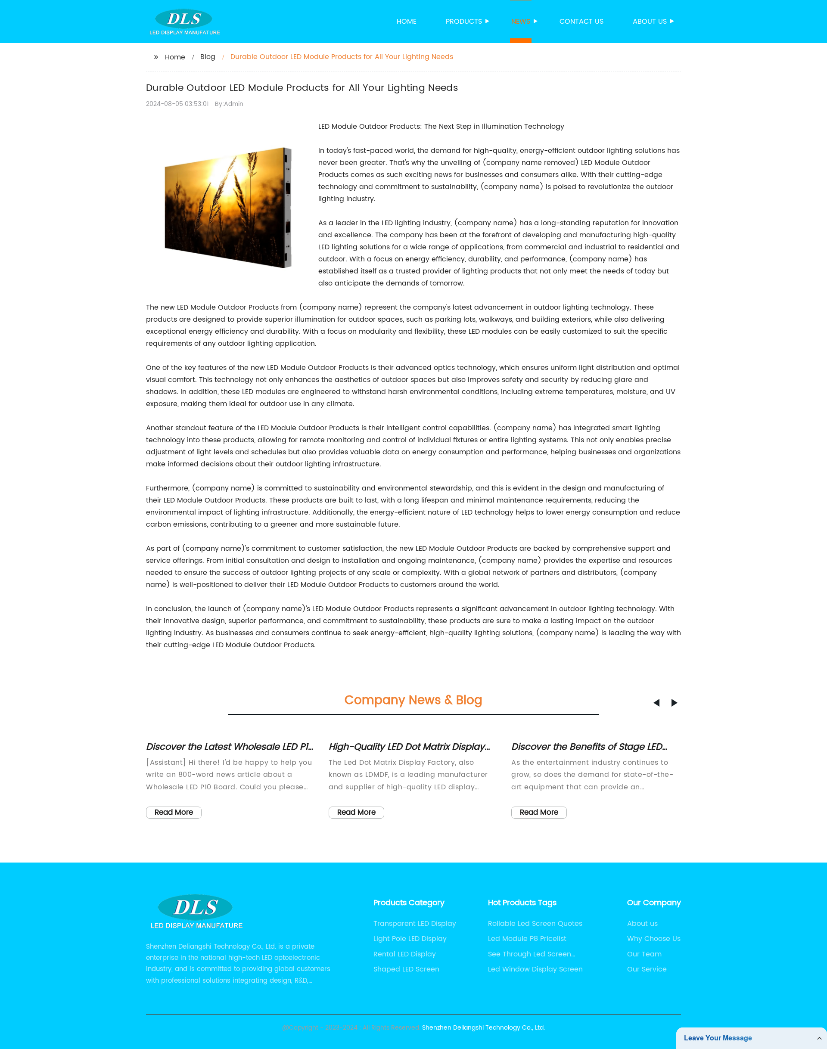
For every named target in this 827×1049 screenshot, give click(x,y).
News (520, 21)
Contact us (581, 21)
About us (650, 21)
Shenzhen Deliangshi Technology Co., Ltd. (483, 1028)
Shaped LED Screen (406, 969)
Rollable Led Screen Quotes (535, 924)
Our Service (647, 969)
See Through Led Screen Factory (529, 954)
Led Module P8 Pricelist (527, 939)
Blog (207, 56)
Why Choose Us (654, 938)
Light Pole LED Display (410, 939)
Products (464, 21)
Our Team (644, 954)
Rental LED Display (404, 954)
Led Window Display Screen (535, 969)
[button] (656, 703)
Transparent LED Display (414, 924)
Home (407, 21)
